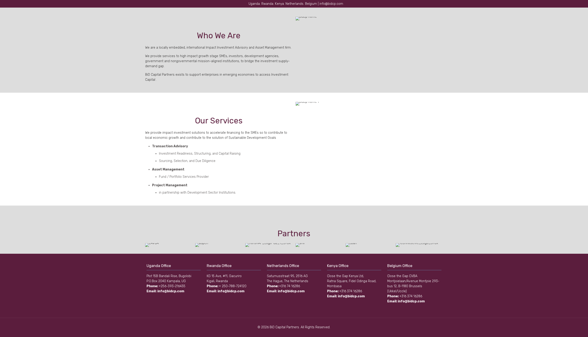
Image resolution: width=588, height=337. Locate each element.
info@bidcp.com (170, 291)
